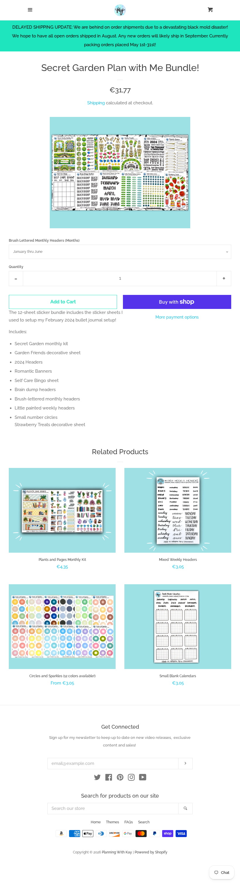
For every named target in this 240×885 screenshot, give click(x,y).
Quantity (16, 267)
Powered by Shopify (151, 852)
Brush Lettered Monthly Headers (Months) (44, 240)
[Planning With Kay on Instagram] (131, 778)
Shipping (96, 103)
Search (144, 822)
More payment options (177, 317)
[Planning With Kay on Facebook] (108, 778)
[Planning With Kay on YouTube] (142, 778)
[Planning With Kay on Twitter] (97, 778)
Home (96, 822)
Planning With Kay (117, 852)
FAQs (128, 822)
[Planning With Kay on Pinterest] (120, 778)
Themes (112, 822)
